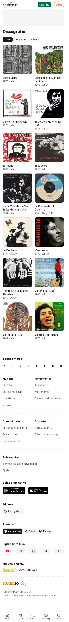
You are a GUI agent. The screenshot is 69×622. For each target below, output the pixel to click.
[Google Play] (14, 490)
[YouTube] (8, 551)
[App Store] (38, 490)
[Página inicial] (10, 5)
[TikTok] (46, 551)
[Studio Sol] (14, 583)
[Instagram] (20, 551)
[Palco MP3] (28, 570)
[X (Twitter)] (59, 551)
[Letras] (9, 570)
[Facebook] (33, 551)
